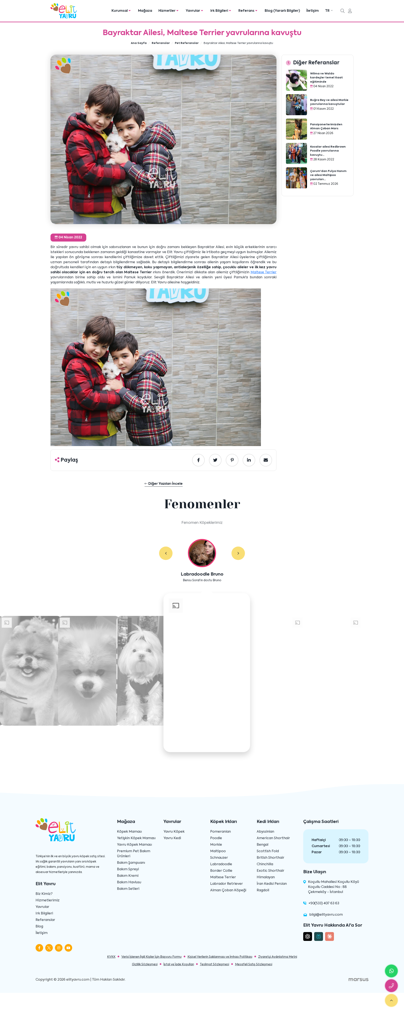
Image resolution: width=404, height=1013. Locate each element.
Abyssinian (265, 831)
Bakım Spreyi (128, 869)
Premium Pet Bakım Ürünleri (133, 854)
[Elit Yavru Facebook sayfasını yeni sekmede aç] (39, 948)
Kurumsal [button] (120, 11)
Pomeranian (220, 831)
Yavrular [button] (193, 11)
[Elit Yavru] (63, 10)
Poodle (216, 838)
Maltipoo (218, 851)
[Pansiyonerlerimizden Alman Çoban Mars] (296, 129)
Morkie (216, 845)
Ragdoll (263, 890)
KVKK (111, 956)
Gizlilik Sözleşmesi (145, 964)
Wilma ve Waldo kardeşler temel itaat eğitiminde (326, 77)
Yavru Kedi (172, 838)
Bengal (262, 845)
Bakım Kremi (127, 876)
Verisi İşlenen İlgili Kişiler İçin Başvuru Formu (151, 956)
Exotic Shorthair (270, 871)
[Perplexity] (318, 936)
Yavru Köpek (174, 831)
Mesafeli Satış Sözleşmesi (253, 964)
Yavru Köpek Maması (134, 845)
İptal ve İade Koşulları (178, 964)
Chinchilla (265, 864)
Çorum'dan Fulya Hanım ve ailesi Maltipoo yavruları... (328, 175)
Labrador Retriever (226, 884)
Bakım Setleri (128, 889)
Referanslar (45, 920)
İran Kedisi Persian (272, 884)
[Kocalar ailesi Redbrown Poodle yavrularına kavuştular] (296, 153)
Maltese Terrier (263, 272)
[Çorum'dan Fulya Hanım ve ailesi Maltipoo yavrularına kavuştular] (296, 178)
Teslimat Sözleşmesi (214, 964)
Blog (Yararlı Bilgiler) (282, 11)
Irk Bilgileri (44, 913)
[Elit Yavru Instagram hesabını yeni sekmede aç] (58, 948)
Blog (39, 926)
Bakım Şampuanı (131, 863)
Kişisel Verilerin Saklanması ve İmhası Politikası (219, 956)
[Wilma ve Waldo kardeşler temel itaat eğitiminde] (296, 80)
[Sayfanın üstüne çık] (391, 1000)
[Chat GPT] (307, 936)
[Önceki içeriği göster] (166, 553)
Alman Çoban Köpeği (228, 890)
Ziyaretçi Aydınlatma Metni (277, 956)
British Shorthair (270, 858)
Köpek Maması (129, 831)
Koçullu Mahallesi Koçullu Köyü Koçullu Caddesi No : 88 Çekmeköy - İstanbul (333, 887)
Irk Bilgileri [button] (219, 11)
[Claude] (329, 936)
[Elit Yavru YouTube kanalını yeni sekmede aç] (68, 948)
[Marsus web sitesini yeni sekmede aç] (358, 979)
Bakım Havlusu (129, 882)
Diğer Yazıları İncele (165, 484)
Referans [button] (246, 11)
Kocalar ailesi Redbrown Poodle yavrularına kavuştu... (328, 150)
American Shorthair (273, 838)
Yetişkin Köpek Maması (136, 838)
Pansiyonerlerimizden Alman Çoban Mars (326, 126)
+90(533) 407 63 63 (323, 903)
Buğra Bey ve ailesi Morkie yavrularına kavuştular (329, 102)
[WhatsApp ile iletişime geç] (391, 971)
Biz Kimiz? (44, 894)
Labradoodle (221, 864)
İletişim (312, 11)
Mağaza (145, 11)
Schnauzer (219, 858)
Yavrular (42, 907)
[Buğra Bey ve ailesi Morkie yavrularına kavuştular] (296, 104)
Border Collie (221, 871)
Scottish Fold (268, 851)
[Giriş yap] (350, 11)
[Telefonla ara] (391, 985)
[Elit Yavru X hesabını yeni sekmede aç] (49, 948)
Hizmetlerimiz (48, 900)
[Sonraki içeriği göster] (238, 553)
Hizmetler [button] (167, 11)
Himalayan (266, 877)
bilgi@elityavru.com (326, 915)
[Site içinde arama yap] (342, 11)
